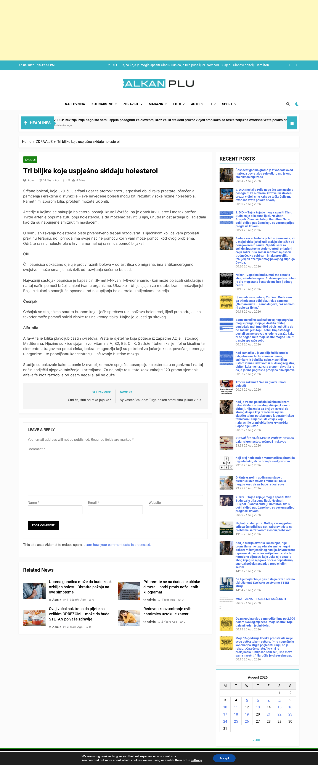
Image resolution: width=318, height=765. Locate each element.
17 (225, 714)
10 (225, 707)
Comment (36, 449)
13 (258, 707)
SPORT (227, 104)
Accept (224, 758)
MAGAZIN (156, 104)
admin (32, 180)
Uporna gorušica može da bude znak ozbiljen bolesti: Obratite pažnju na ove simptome (80, 587)
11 (236, 707)
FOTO (177, 104)
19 (247, 714)
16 (290, 707)
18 (236, 714)
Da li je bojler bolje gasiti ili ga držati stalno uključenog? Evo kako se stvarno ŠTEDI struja (265, 582)
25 (236, 721)
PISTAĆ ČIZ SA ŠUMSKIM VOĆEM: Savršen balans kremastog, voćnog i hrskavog (265, 439)
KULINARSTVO (102, 104)
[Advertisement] (130, 30)
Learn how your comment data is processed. (117, 545)
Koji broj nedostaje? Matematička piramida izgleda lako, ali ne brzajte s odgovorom (265, 459)
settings (196, 760)
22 (279, 714)
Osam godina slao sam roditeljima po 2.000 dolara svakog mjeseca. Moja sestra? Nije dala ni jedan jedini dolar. (265, 622)
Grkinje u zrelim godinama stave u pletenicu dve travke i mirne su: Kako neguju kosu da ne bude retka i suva (261, 481)
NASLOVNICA (75, 104)
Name (33, 503)
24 (225, 721)
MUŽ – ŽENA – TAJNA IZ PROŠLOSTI (261, 599)
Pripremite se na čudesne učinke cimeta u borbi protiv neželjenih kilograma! (171, 587)
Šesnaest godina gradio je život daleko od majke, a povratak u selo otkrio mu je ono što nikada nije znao (264, 173)
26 (247, 721)
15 (279, 707)
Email (93, 503)
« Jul (256, 740)
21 (269, 714)
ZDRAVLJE (131, 104)
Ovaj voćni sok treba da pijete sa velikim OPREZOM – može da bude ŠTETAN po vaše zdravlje (79, 614)
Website (155, 503)
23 (290, 714)
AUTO (195, 104)
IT (210, 104)
